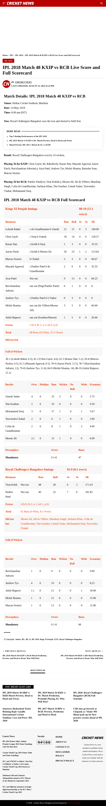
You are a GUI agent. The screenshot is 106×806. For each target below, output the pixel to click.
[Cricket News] (20, 3)
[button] (5, 3)
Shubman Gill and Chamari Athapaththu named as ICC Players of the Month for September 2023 (17, 778)
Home (5, 55)
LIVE (56, 639)
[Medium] (49, 742)
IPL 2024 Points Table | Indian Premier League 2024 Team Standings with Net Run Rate (17, 744)
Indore (18, 639)
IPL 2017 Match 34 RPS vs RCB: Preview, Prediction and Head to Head (51, 711)
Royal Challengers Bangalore (70, 639)
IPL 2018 (19, 55)
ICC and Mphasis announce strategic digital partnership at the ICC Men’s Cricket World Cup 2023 (17, 789)
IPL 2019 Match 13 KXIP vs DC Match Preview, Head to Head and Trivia (40, 141)
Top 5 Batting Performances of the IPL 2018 (28, 136)
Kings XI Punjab (46, 639)
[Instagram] (44, 742)
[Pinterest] (46, 742)
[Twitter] (41, 742)
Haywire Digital (73, 803)
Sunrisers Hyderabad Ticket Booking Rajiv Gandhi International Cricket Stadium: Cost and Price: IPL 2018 (17, 714)
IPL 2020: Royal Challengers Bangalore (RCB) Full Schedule (87, 695)
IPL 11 (28, 639)
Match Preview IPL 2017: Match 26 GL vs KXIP (30, 145)
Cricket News (23, 82)
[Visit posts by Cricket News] (6, 84)
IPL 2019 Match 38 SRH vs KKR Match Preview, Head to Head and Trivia (18, 695)
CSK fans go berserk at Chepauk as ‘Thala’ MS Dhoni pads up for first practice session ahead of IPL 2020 (88, 714)
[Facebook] (39, 742)
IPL (11, 55)
